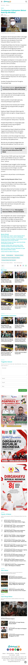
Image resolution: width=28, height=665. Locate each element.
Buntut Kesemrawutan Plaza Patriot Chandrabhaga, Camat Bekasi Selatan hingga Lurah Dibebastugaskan (14, 521)
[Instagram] (10, 649)
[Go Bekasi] (7, 1)
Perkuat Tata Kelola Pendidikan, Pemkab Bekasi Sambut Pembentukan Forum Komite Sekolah (14, 239)
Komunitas (22, 653)
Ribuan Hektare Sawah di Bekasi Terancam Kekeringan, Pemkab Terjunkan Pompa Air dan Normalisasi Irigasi (15, 560)
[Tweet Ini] (18, 266)
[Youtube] (13, 649)
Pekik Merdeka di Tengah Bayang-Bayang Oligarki (17, 623)
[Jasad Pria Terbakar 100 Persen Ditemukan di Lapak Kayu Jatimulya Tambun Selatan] (7, 302)
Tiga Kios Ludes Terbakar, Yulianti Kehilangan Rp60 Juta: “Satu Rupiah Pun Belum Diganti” (14, 536)
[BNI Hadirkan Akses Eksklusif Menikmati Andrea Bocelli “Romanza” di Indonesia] (4, 577)
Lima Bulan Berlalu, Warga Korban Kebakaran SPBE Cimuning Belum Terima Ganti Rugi (14, 531)
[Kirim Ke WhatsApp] (26, 266)
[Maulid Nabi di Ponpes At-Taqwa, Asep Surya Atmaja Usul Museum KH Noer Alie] (7, 288)
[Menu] (2, 1)
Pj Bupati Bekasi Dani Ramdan (9, 260)
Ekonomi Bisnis (10, 653)
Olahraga (17, 653)
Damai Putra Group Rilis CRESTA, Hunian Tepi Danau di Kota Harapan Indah (17, 590)
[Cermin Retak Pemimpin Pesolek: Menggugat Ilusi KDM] (4, 635)
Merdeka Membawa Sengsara (8, 618)
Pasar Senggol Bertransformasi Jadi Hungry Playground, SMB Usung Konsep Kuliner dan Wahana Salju (17, 584)
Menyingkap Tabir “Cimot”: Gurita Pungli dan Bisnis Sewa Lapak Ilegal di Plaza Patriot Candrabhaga (13, 236)
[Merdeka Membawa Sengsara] (14, 609)
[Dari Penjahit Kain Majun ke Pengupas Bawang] (4, 629)
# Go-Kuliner (12, 655)
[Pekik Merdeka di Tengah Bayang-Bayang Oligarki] (4, 623)
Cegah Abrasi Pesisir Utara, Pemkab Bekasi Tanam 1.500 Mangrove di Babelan (14, 565)
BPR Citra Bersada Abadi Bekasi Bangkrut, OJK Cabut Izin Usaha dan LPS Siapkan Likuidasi (14, 555)
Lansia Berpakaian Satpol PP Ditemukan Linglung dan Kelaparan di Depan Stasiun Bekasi (15, 550)
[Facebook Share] (15, 266)
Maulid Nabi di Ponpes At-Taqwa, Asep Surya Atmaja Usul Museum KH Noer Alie (13, 243)
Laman (17, 655)
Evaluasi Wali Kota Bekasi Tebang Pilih (10, 251)
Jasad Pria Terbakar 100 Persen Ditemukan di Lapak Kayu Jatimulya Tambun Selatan (13, 249)
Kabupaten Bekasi (19, 255)
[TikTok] (18, 650)
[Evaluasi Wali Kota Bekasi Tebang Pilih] (21, 302)
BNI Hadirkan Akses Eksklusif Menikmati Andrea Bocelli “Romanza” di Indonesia (17, 577)
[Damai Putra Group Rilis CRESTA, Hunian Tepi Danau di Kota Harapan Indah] (4, 590)
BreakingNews (9, 255)
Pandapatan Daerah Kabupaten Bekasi (11, 257)
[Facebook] (8, 649)
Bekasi (2, 8)
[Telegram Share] (23, 266)
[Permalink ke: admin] (2, 15)
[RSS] (20, 649)
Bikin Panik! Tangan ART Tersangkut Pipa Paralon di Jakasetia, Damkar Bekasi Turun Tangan (15, 545)
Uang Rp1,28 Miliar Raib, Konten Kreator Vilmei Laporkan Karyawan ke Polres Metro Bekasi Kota (12, 246)
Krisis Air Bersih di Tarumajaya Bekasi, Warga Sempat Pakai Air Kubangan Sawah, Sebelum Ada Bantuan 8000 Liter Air (15, 541)
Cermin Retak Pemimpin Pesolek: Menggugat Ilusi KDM (16, 635)
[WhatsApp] (15, 649)
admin (5, 14)
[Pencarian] (26, 1)
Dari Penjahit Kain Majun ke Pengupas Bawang (18, 629)
